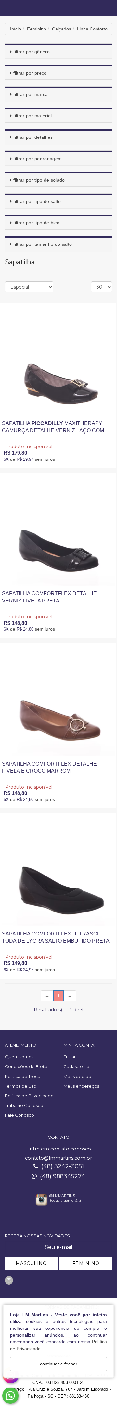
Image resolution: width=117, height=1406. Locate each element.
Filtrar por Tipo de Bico (36, 222)
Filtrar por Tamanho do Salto (42, 244)
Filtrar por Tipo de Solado (39, 180)
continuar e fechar (58, 1363)
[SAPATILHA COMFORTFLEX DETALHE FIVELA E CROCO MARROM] (58, 699)
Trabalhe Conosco (24, 1105)
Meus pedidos (78, 1076)
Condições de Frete (26, 1066)
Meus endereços (81, 1086)
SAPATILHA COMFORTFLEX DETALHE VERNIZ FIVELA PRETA (49, 597)
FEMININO (85, 1263)
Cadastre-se (76, 1066)
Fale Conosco (19, 1115)
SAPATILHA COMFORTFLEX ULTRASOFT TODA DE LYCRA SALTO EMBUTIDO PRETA (56, 937)
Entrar (69, 1056)
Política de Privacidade (29, 1095)
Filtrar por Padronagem (37, 158)
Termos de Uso (20, 1086)
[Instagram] (9, 1280)
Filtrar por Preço (29, 73)
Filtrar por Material (32, 115)
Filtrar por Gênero (31, 51)
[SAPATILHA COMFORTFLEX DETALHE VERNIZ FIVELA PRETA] (58, 529)
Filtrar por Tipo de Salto (37, 201)
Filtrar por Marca (30, 94)
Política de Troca (22, 1076)
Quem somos (19, 1056)
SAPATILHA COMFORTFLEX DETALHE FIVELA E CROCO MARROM (49, 767)
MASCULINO (31, 1263)
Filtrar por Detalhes (33, 137)
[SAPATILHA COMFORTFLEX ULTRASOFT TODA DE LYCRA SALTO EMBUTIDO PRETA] (58, 869)
